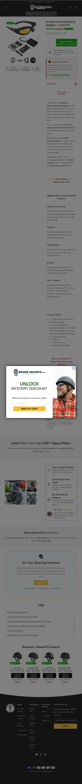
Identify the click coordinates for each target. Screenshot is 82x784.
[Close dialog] (73, 368)
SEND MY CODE (29, 408)
